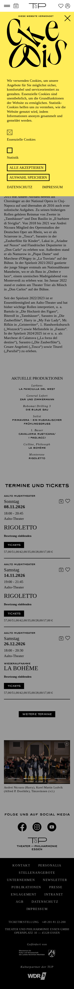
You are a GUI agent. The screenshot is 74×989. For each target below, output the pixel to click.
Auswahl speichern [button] (28, 177)
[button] (7, 6)
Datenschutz (19, 187)
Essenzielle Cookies (21, 139)
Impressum (52, 187)
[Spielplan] (15, 5)
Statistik (13, 157)
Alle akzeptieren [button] (26, 168)
